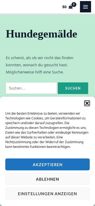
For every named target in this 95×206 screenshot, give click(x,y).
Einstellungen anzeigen (47, 193)
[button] (87, 103)
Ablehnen (47, 179)
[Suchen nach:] (32, 88)
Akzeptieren (48, 164)
